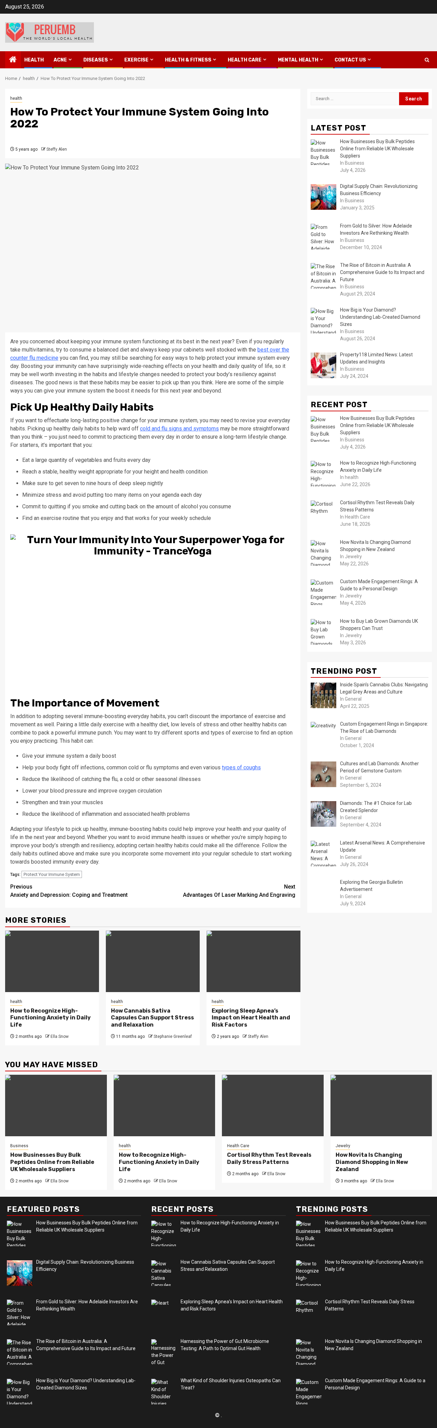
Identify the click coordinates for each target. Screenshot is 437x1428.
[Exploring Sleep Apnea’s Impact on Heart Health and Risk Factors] (253, 961)
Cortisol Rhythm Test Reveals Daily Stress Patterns (269, 1158)
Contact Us (350, 60)
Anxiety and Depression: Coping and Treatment (69, 890)
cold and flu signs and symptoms (179, 428)
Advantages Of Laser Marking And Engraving (239, 890)
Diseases (95, 60)
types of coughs (241, 767)
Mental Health (298, 60)
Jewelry (343, 1145)
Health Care (245, 60)
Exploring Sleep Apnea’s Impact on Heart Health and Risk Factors (251, 1017)
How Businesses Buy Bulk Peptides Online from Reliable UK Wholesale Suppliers (52, 1162)
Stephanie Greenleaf (173, 1036)
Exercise (136, 60)
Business (19, 1145)
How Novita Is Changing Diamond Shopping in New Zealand (372, 1162)
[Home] (13, 60)
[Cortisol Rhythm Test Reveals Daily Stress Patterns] (273, 1105)
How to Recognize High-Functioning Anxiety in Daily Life (50, 1017)
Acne (60, 60)
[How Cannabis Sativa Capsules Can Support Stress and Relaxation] (153, 961)
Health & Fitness (188, 60)
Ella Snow (60, 1036)
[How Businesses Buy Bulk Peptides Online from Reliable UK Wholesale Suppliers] (56, 1105)
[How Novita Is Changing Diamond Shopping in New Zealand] (381, 1105)
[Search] (427, 60)
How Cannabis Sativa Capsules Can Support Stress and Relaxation (152, 1017)
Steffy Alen (56, 149)
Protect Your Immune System (52, 874)
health (34, 60)
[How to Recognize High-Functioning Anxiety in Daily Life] (52, 961)
